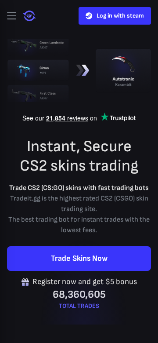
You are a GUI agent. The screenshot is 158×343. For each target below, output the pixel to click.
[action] (11, 16)
